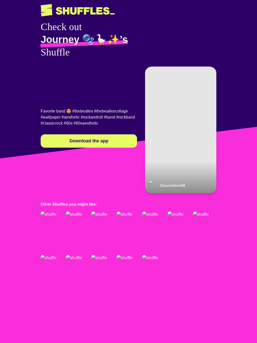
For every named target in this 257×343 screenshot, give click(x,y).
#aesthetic (70, 117)
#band (109, 117)
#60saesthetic (86, 123)
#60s (68, 123)
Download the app (89, 140)
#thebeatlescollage (111, 111)
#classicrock (52, 123)
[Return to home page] (78, 10)
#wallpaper (50, 117)
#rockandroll (92, 117)
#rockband (125, 117)
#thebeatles (82, 111)
